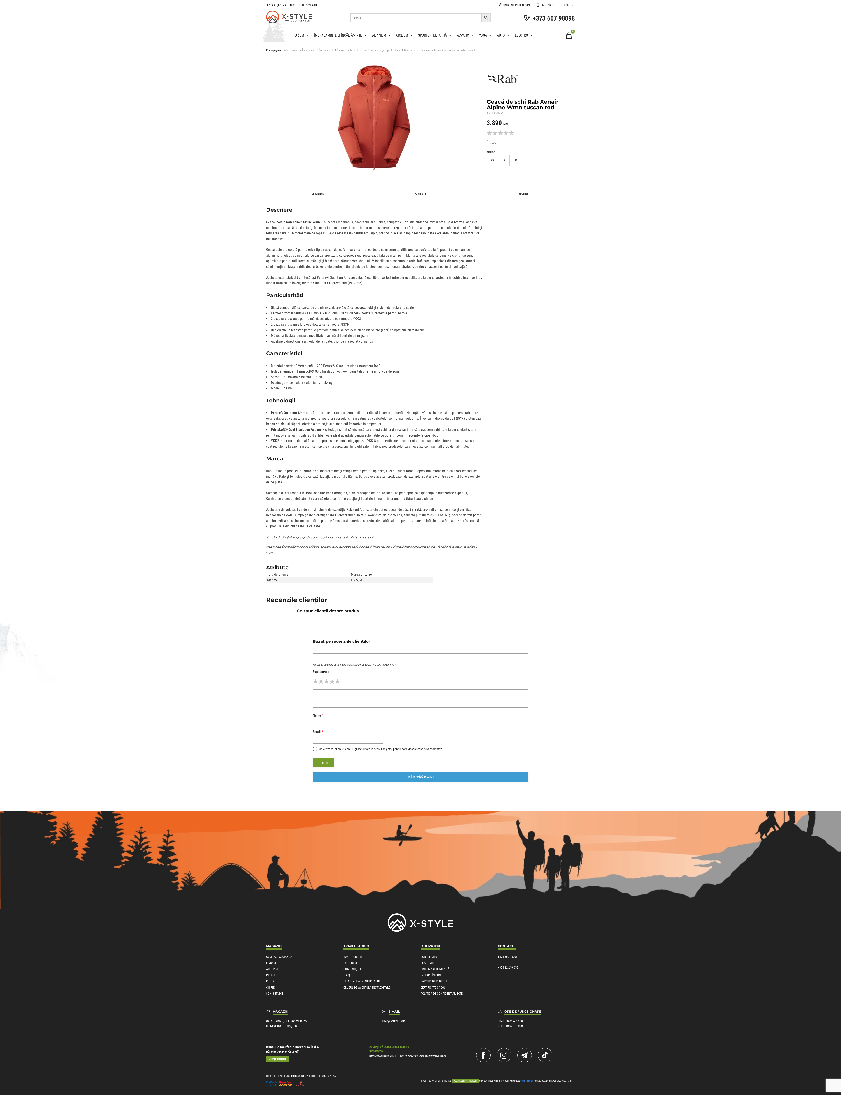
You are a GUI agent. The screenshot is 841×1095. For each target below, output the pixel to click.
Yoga (483, 35)
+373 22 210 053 (508, 967)
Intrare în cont (431, 975)
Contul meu (428, 956)
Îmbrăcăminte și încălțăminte (338, 35)
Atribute (420, 193)
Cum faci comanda (279, 956)
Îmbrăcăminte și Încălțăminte (300, 50)
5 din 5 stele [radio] (337, 681)
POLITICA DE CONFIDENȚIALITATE (441, 993)
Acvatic (463, 35)
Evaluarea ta (321, 672)
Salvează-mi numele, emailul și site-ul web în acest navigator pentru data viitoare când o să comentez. (381, 749)
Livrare (271, 963)
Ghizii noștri (352, 969)
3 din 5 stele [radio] (326, 681)
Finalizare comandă (434, 969)
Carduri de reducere (434, 981)
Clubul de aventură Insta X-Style (366, 987)
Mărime (491, 152)
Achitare (272, 969)
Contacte (312, 5)
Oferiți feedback (277, 1058)
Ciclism (402, 35)
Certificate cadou (433, 987)
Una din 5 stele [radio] (315, 681)
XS (353, 580)
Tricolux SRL (297, 1076)
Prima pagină (273, 50)
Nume (318, 715)
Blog (301, 5)
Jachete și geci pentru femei (385, 50)
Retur (270, 981)
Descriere (318, 193)
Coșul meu (427, 963)
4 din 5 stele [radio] (332, 681)
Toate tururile (353, 956)
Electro (521, 35)
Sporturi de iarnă (432, 35)
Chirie (292, 5)
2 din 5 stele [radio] (321, 681)
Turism (298, 35)
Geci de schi (411, 50)
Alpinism (379, 35)
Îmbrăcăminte (326, 50)
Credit (270, 975)
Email (318, 732)
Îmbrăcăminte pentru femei (352, 50)
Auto (501, 35)
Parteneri (350, 963)
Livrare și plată (276, 5)
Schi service (274, 993)
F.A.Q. (347, 975)
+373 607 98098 (508, 956)
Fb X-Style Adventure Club (362, 981)
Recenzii (523, 193)
